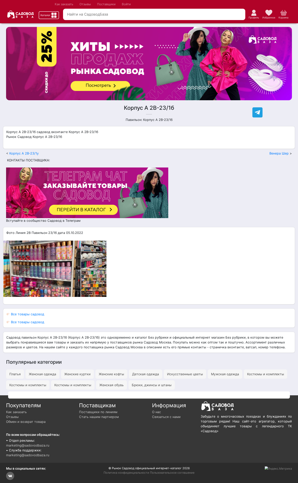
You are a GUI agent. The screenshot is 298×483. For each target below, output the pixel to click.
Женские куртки (77, 374)
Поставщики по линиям (98, 412)
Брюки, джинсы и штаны (152, 385)
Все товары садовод (27, 314)
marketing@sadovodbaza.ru (27, 445)
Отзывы (85, 4)
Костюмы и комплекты (265, 374)
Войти (126, 4)
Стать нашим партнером (99, 417)
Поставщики (106, 4)
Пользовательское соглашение (172, 472)
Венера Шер (279, 153)
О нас (156, 412)
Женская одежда (42, 374)
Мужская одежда (225, 374)
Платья (15, 374)
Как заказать (64, 4)
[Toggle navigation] (49, 15)
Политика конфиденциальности (126, 472)
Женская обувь (111, 385)
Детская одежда (145, 374)
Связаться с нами (166, 417)
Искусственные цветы (185, 374)
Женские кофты (111, 374)
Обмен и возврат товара (26, 422)
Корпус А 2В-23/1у (24, 153)
